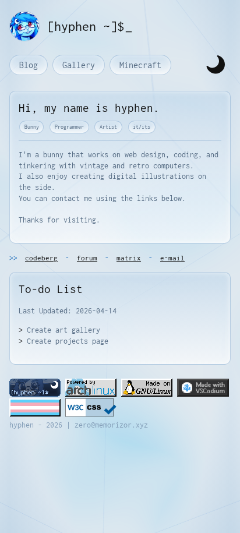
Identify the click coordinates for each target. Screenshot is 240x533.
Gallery (78, 65)
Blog (28, 65)
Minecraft (140, 65)
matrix (129, 258)
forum (87, 258)
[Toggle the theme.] (215, 64)
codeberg (41, 258)
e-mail (172, 258)
